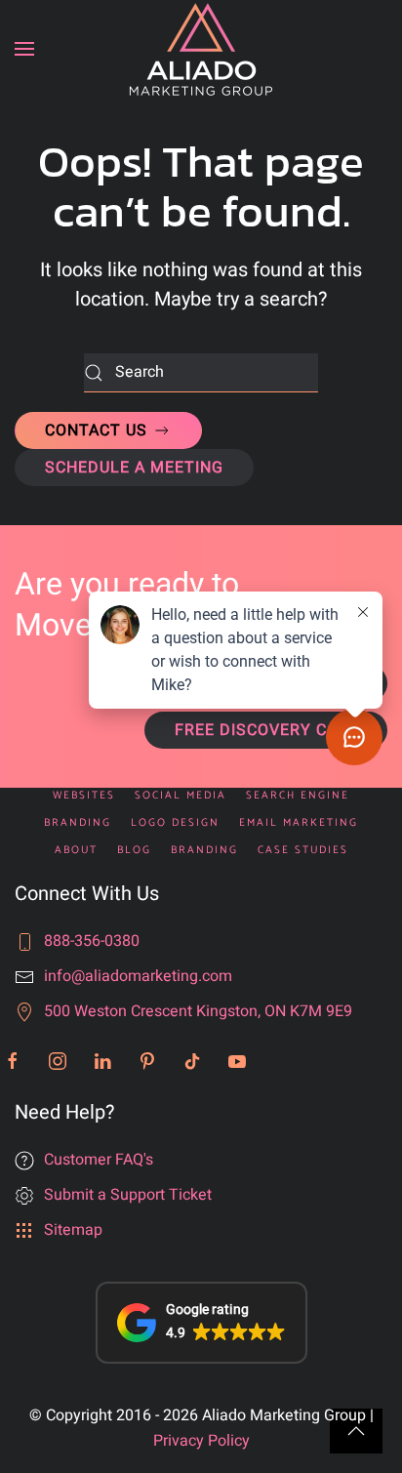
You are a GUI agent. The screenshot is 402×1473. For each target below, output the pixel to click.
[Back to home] (201, 49)
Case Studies (303, 850)
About (76, 850)
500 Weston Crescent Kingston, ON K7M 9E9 (198, 1011)
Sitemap (73, 1230)
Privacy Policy (201, 1441)
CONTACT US (98, 430)
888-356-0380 (92, 941)
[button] (24, 49)
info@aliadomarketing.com (138, 976)
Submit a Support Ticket (128, 1195)
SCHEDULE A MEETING (134, 467)
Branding (204, 850)
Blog (134, 850)
